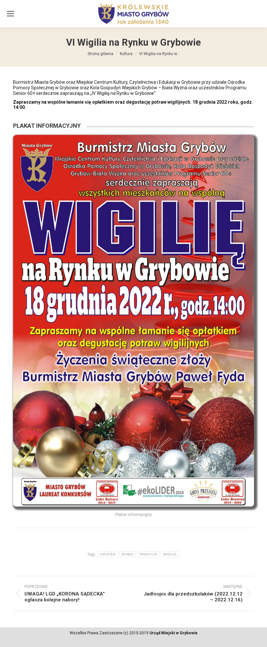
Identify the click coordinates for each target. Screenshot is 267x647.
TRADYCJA (148, 554)
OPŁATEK (108, 554)
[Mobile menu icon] (10, 14)
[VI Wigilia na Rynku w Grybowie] (133, 321)
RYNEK (128, 554)
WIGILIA (169, 554)
